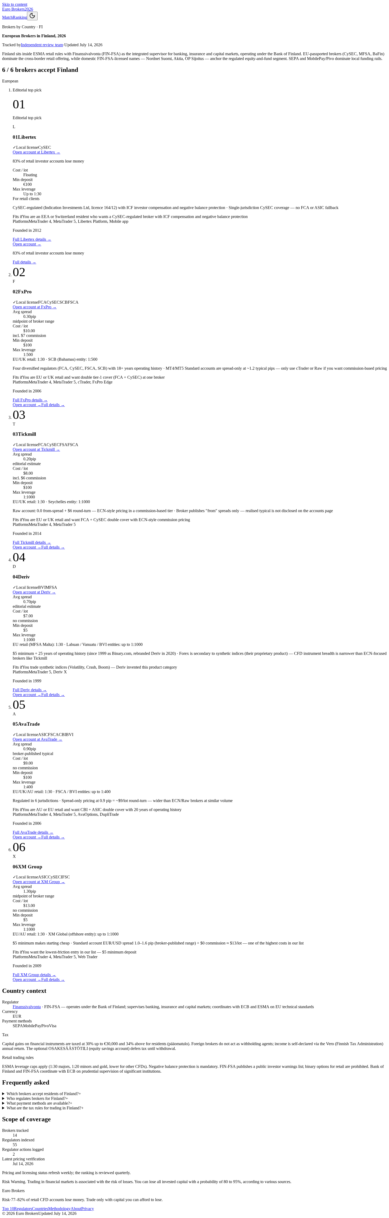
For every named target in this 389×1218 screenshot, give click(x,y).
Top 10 (8, 1208)
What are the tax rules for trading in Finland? (45, 1108)
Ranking (20, 17)
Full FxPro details (30, 400)
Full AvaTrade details (33, 832)
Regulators (23, 1208)
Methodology (59, 1208)
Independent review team (42, 45)
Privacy (87, 1208)
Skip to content (14, 4)
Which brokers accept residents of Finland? (44, 1093)
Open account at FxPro (35, 307)
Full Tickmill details (32, 542)
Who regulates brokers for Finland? (37, 1098)
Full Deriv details (30, 690)
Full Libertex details (32, 239)
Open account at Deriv (34, 592)
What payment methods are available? (39, 1103)
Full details (24, 262)
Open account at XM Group (39, 881)
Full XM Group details (34, 974)
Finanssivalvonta (27, 1006)
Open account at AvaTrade (37, 739)
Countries (40, 1208)
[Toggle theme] (32, 16)
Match (7, 17)
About (76, 1208)
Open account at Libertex (36, 152)
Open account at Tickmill (36, 449)
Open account (27, 244)
